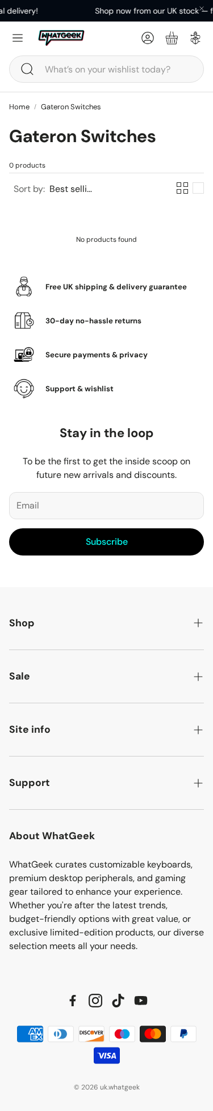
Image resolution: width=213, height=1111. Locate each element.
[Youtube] (141, 1000)
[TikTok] (118, 1000)
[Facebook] (73, 1000)
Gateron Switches (71, 107)
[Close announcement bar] (201, 8)
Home (19, 107)
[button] (106, 69)
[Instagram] (95, 1000)
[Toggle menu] (17, 37)
